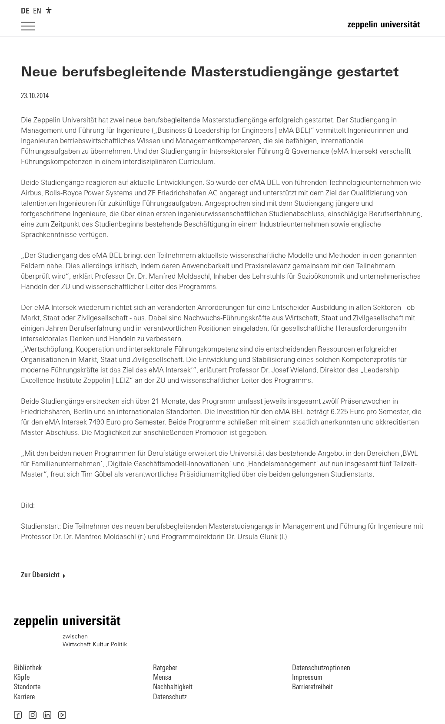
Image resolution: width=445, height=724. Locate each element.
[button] (17, 715)
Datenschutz (170, 697)
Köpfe (22, 677)
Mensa (162, 677)
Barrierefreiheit (312, 687)
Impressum (307, 677)
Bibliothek (28, 668)
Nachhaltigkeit (173, 687)
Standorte (27, 687)
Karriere (24, 697)
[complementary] (49, 10)
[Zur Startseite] (386, 28)
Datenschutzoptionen (321, 668)
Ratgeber (165, 668)
